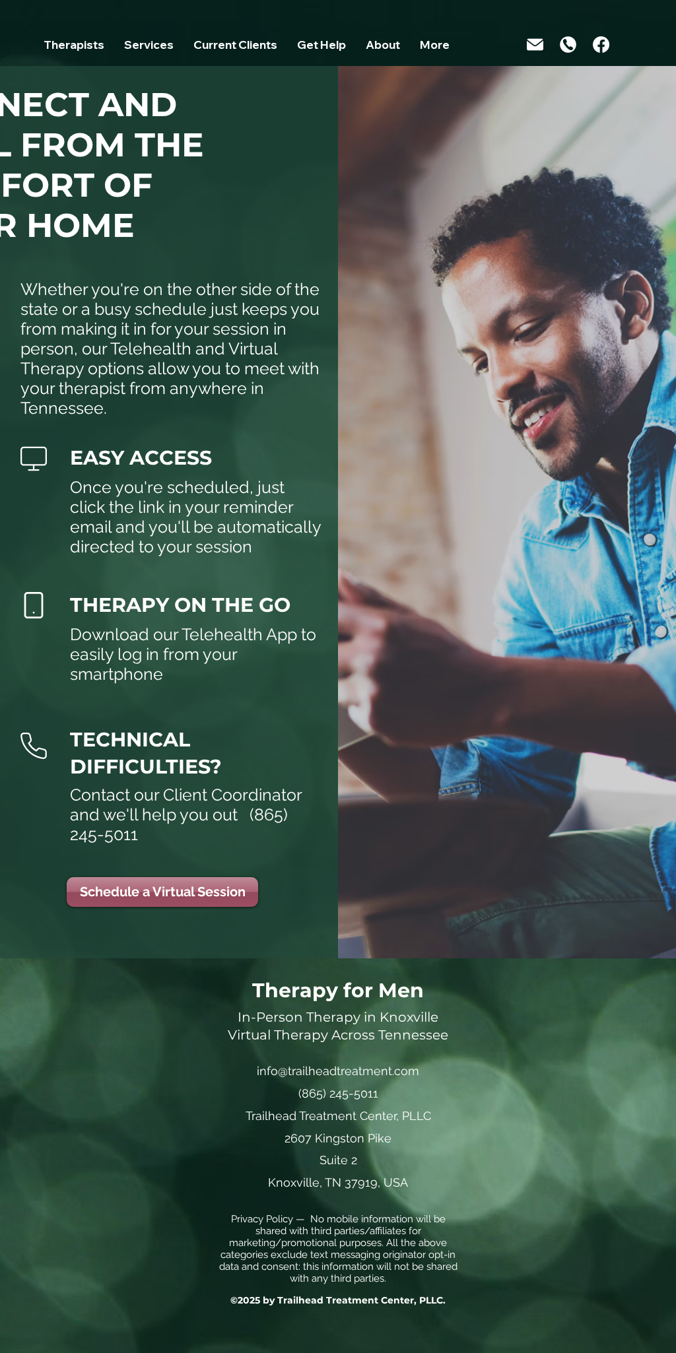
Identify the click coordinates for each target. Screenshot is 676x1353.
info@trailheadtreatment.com (338, 1071)
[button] (149, 48)
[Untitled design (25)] (568, 44)
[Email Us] (535, 44)
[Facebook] (601, 44)
